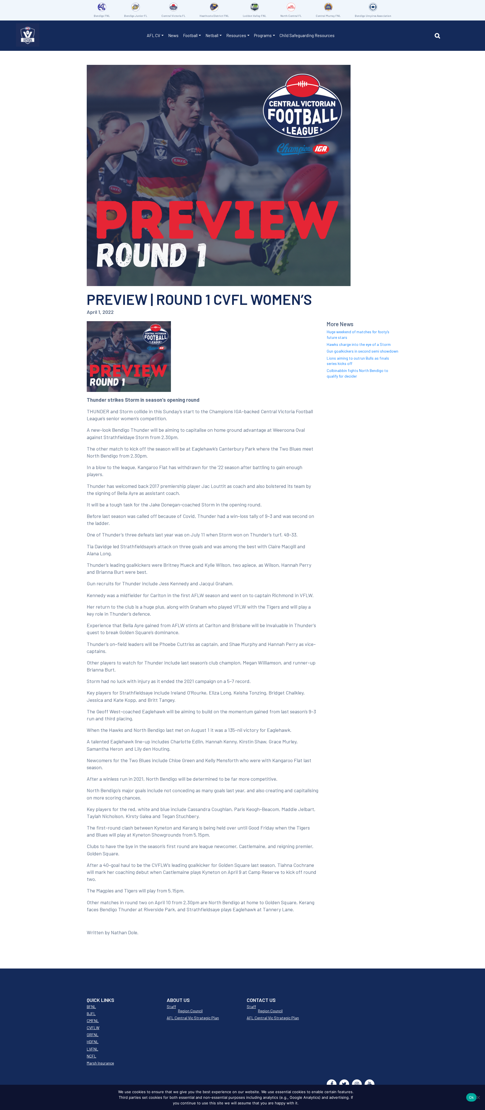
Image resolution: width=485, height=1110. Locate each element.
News (173, 35)
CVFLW (93, 1027)
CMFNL (93, 1020)
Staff (171, 1006)
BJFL (91, 1013)
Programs (263, 35)
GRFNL (93, 1034)
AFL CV (153, 35)
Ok (471, 1097)
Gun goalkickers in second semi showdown (362, 351)
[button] (439, 36)
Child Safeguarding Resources (307, 35)
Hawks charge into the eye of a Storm (359, 344)
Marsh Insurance (100, 1063)
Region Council (190, 1010)
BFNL (91, 1006)
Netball (211, 35)
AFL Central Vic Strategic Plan (193, 1017)
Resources (236, 35)
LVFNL (92, 1049)
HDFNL (93, 1041)
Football (190, 35)
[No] (478, 1097)
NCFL (91, 1056)
